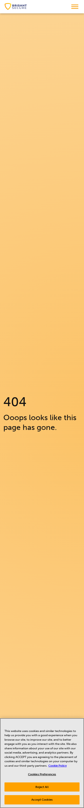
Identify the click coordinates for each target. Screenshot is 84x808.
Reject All (41, 787)
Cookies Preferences (42, 774)
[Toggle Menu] (74, 6)
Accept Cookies (42, 799)
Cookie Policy (57, 765)
